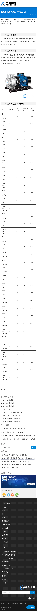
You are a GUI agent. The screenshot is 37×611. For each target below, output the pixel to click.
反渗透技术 (7, 464)
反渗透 (6, 455)
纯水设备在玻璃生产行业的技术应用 (14, 429)
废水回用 (6, 458)
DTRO (22, 458)
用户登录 (5, 583)
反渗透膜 (6, 461)
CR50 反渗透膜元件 (7, 409)
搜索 (33, 447)
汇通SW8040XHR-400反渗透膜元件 (12, 415)
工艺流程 (15, 461)
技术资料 (5, 542)
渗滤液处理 (17, 464)
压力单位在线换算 (7, 558)
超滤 (3, 511)
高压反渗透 (5, 521)
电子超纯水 (28, 464)
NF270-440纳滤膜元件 (8, 400)
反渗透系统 (14, 455)
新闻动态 (5, 539)
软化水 (4, 518)
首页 (31, 14)
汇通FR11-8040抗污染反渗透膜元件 (12, 421)
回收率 (16, 467)
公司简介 (5, 576)
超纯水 (4, 514)
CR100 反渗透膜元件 (7, 406)
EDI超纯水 (31, 458)
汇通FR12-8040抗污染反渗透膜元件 (12, 418)
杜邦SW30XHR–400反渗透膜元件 (11, 412)
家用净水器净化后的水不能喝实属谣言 (14, 432)
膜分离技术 (7, 467)
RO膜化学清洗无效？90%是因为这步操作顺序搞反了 (19, 436)
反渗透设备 (25, 455)
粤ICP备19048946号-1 (6, 607)
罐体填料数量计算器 (8, 555)
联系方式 (5, 579)
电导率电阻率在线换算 (9, 551)
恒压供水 (5, 531)
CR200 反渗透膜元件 (7, 403)
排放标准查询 (6, 565)
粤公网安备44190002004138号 (9, 609)
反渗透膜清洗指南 (7, 569)
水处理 (15, 458)
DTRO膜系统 (6, 524)
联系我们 (32, 484)
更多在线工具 (6, 562)
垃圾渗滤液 (25, 461)
